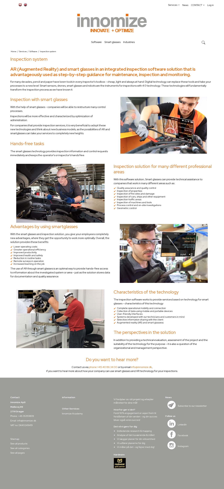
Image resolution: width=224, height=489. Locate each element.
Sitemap (14, 439)
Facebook (183, 435)
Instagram (183, 446)
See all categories (20, 448)
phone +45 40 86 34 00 (103, 367)
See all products (18, 443)
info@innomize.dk (141, 367)
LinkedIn (182, 424)
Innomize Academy (72, 413)
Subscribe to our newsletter (192, 405)
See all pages (17, 452)
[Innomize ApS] (112, 23)
